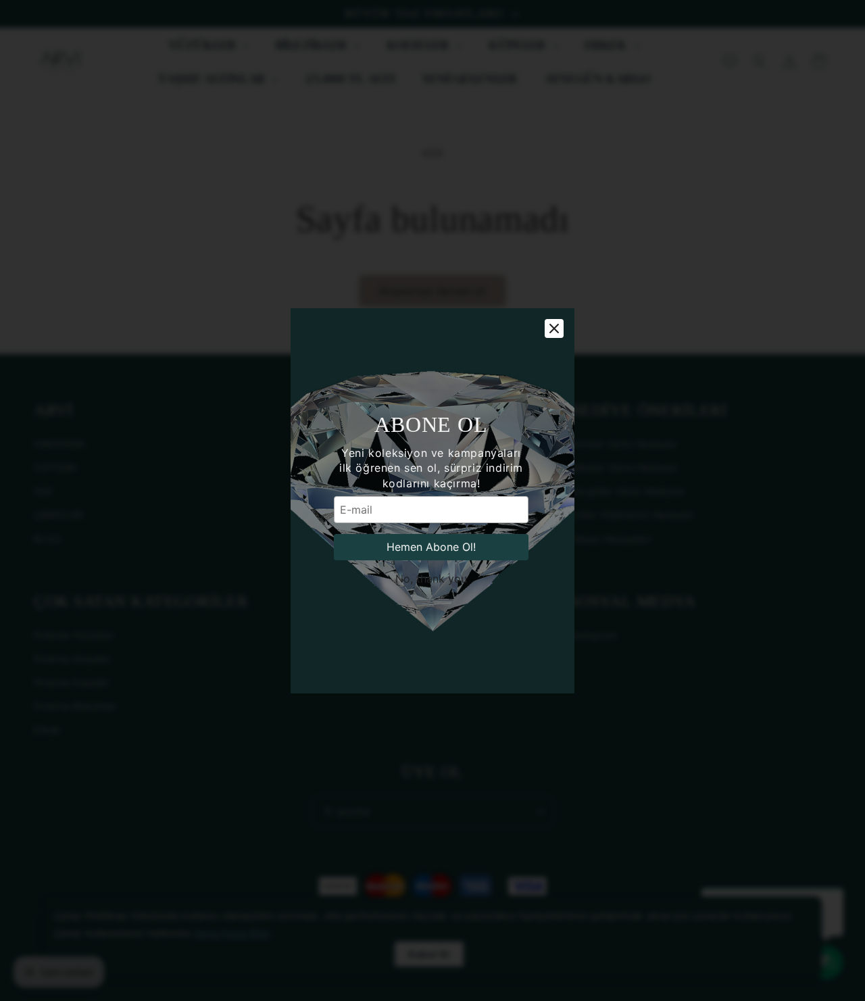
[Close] (554, 328)
